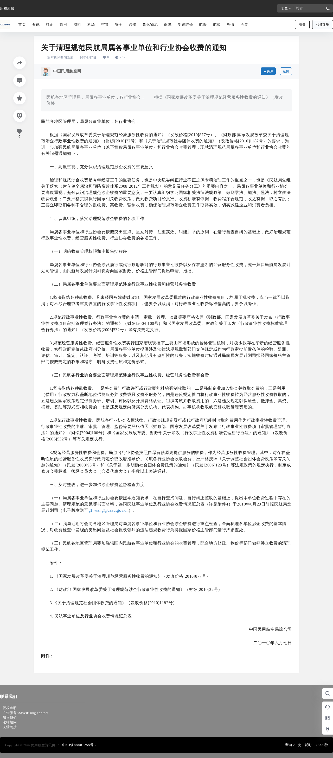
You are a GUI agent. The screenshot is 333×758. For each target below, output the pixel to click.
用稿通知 (7, 8)
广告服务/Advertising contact (25, 713)
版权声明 (10, 708)
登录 (302, 25)
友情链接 (10, 727)
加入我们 (10, 717)
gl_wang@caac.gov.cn (108, 510)
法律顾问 (10, 722)
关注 (270, 71)
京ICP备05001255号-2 (79, 745)
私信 (286, 71)
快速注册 (322, 25)
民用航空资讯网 (42, 745)
